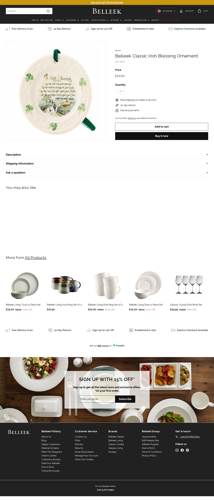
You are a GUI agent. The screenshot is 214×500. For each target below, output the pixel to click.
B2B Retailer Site (150, 440)
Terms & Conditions (152, 452)
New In (35, 20)
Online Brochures (50, 471)
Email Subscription (84, 452)
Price (118, 69)
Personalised (140, 20)
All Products (35, 257)
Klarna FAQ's (148, 448)
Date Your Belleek (50, 463)
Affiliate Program (150, 444)
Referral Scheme (50, 448)
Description (13, 154)
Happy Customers (50, 444)
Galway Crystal (116, 444)
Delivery (79, 444)
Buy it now (161, 136)
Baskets (155, 20)
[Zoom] (55, 91)
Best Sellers (47, 20)
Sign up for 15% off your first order (107, 2)
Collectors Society (51, 459)
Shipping (132, 118)
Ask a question (15, 172)
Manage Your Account (86, 455)
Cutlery (85, 20)
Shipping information (20, 163)
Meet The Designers (51, 452)
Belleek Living (115, 440)
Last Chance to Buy (170, 20)
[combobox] (29, 11)
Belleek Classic (116, 436)
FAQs (77, 440)
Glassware (71, 20)
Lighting (128, 20)
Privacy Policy (149, 455)
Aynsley (112, 452)
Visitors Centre (48, 455)
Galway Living (115, 448)
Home (118, 50)
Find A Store (47, 467)
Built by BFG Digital (105, 490)
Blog (43, 440)
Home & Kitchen (98, 20)
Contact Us (81, 436)
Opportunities (149, 436)
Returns (79, 448)
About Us (46, 436)
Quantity (120, 84)
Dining (58, 20)
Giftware (114, 20)
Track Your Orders (84, 459)
